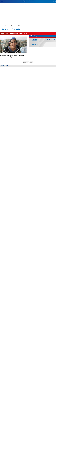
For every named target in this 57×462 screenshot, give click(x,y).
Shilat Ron (34, 44)
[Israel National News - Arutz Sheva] (28, 1)
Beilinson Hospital (34, 40)
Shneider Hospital (49, 40)
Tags (12, 25)
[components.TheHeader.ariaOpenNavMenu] (9, 1)
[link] (13, 47)
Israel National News (6, 25)
